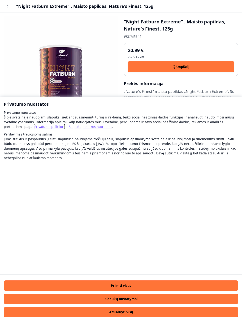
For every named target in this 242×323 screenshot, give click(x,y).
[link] (49, 126)
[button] (121, 285)
